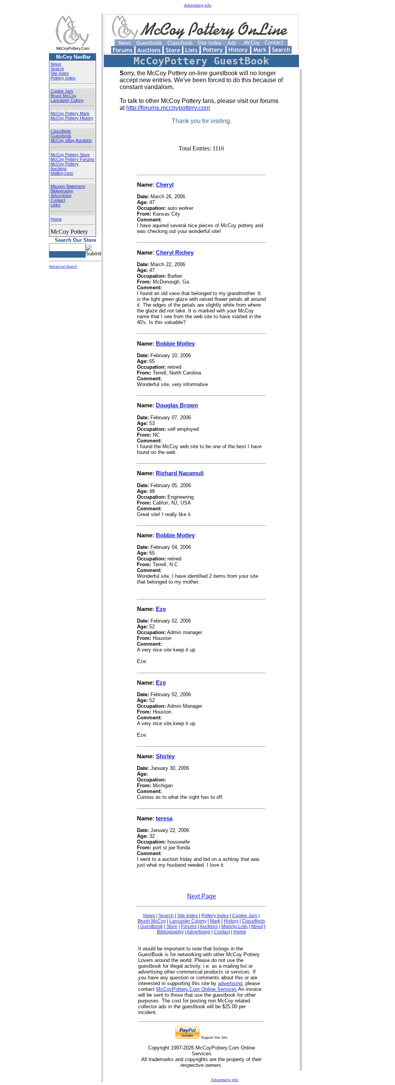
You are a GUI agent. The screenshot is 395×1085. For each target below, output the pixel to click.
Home (56, 219)
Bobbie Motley (175, 343)
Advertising (61, 195)
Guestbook (61, 135)
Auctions (209, 926)
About (257, 926)
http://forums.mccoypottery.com (168, 108)
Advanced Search (63, 266)
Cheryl (165, 184)
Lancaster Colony (67, 100)
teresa (164, 818)
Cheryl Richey (175, 252)
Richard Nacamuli (180, 473)
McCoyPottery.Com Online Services (196, 989)
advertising (230, 983)
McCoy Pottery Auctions (65, 166)
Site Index (60, 73)
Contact (58, 200)
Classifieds (61, 131)
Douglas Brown (177, 405)
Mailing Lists (62, 173)
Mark (215, 921)
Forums (189, 926)
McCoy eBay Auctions (71, 140)
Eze (161, 609)
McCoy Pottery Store (70, 154)
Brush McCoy (63, 95)
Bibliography (62, 191)
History (231, 921)
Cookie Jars (62, 91)
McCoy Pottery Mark (70, 113)
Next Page (201, 896)
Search (57, 68)
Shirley (165, 756)
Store (171, 926)
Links (56, 204)
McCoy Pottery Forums (73, 159)
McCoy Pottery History (72, 118)
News (56, 64)
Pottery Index (63, 78)
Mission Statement (68, 186)
